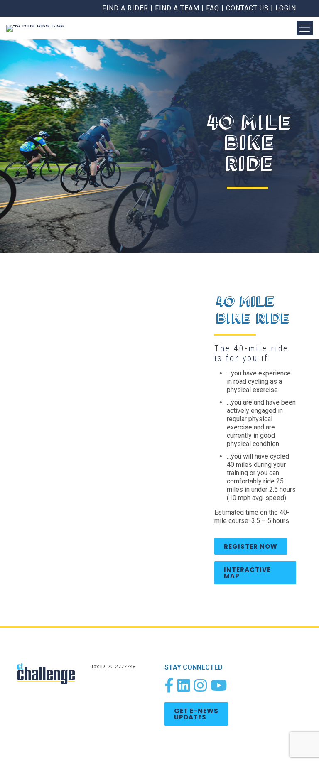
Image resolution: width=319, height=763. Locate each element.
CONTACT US (247, 8)
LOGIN (285, 8)
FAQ (212, 8)
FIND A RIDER (125, 8)
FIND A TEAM (177, 8)
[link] (49, 673)
